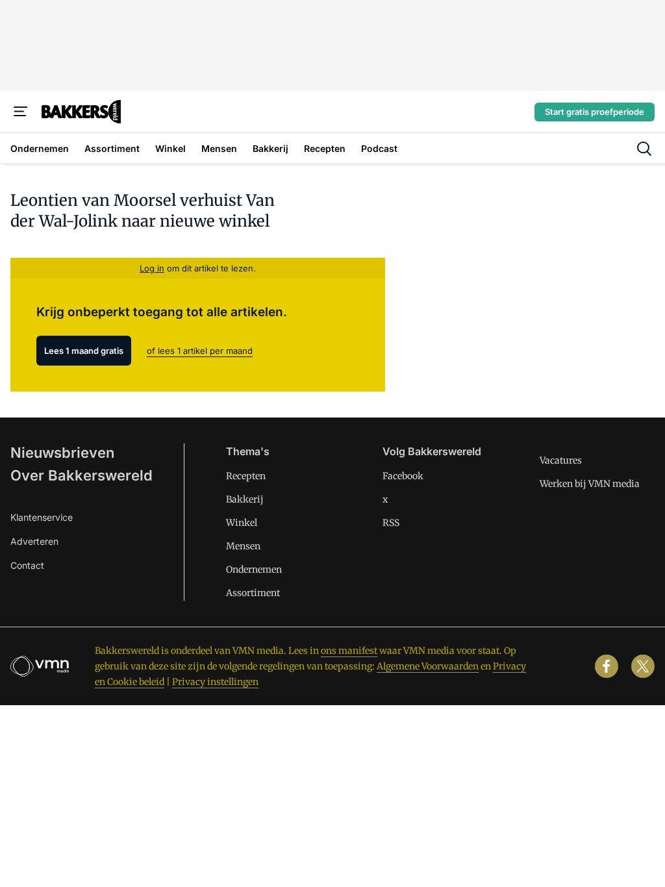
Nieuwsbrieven (62, 452)
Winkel (241, 523)
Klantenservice (41, 517)
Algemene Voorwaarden (428, 666)
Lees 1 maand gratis (83, 350)
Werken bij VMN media (590, 484)
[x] (643, 666)
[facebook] (606, 666)
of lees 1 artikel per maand (200, 350)
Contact (27, 565)
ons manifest (349, 650)
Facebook (403, 476)
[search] (644, 148)
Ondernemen (254, 569)
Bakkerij (245, 499)
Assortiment (253, 593)
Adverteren (34, 541)
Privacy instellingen (215, 682)
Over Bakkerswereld (81, 475)
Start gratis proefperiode (594, 111)
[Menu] (20, 112)
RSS (391, 523)
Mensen (243, 546)
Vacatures (561, 460)
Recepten (246, 476)
